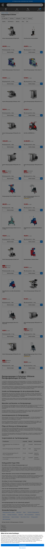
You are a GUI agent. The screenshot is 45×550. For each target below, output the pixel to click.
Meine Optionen (22, 547)
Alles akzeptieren (22, 545)
